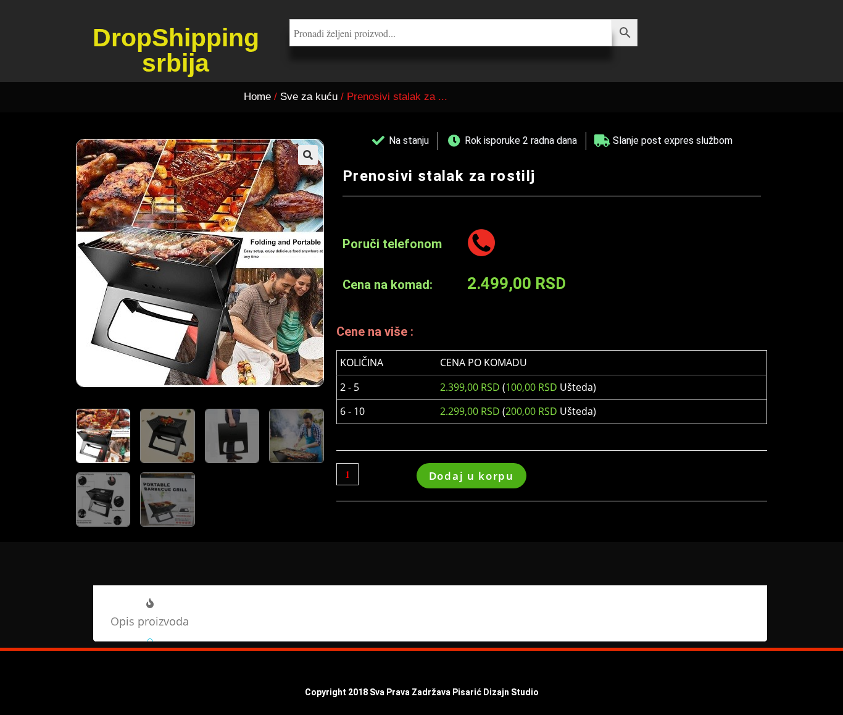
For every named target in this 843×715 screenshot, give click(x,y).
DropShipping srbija (176, 50)
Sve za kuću (309, 96)
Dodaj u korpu (471, 476)
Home (257, 96)
